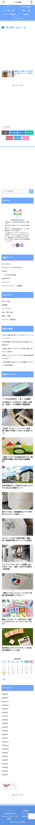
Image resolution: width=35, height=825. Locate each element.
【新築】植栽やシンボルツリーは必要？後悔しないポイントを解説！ (17, 350)
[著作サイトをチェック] (13, 245)
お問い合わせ (6, 278)
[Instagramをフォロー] (22, 245)
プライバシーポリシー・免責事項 (12, 286)
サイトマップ (6, 282)
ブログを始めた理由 (10, 275)
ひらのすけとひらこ (17, 220)
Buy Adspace (6, 264)
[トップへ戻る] (32, 822)
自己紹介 (4, 271)
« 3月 (3, 679)
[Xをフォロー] (17, 245)
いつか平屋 (17, 2)
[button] (25, 138)
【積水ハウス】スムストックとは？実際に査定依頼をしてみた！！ (17, 357)
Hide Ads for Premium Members (12, 267)
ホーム (9, 810)
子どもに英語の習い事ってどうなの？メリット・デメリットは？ (17, 336)
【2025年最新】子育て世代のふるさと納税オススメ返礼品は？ (17, 343)
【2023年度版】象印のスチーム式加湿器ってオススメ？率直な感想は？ (17, 363)
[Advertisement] (17, 48)
